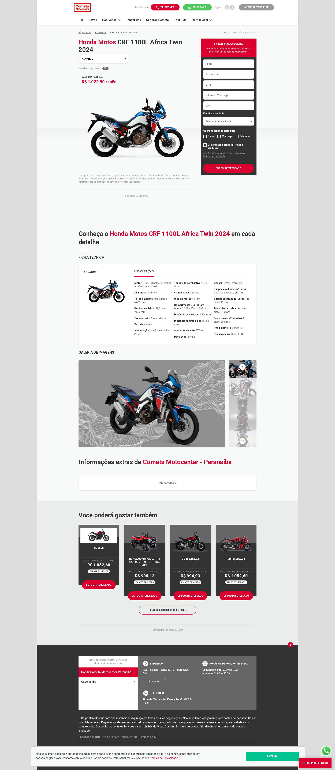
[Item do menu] (82, 20)
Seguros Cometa (157, 20)
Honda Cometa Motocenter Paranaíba (106, 672)
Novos (92, 20)
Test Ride (180, 20)
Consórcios (133, 20)
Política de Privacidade (164, 758)
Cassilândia (88, 681)
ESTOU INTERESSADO (228, 168)
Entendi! (272, 756)
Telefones (167, 7)
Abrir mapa (153, 681)
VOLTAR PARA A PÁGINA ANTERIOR (239, 33)
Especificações (144, 271)
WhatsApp (199, 7)
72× (105, 68)
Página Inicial (85, 32)
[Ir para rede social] (227, 7)
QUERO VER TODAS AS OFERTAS (165, 610)
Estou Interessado (98, 584)
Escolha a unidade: (214, 113)
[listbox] (228, 121)
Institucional (200, 20)
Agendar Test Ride (256, 7)
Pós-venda (109, 20)
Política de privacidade (214, 156)
